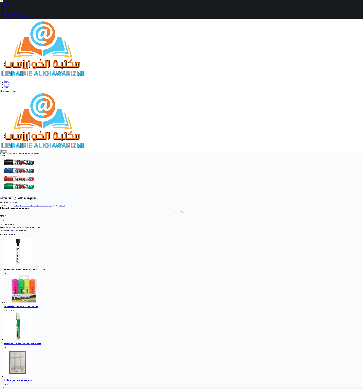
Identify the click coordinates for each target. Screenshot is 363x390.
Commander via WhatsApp (10, 91)
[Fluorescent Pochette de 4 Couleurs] (24, 302)
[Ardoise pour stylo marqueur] (18, 376)
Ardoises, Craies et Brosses (22, 206)
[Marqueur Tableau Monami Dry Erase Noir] (18, 266)
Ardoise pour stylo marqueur (18, 380)
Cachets (6, 84)
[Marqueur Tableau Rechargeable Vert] (18, 339)
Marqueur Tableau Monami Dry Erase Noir (25, 269)
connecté (12, 230)
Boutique (6, 82)
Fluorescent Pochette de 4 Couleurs (21, 306)
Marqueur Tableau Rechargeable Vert (22, 343)
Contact (6, 87)
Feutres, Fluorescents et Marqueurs (41, 206)
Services (6, 86)
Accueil (6, 81)
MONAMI (62, 206)
